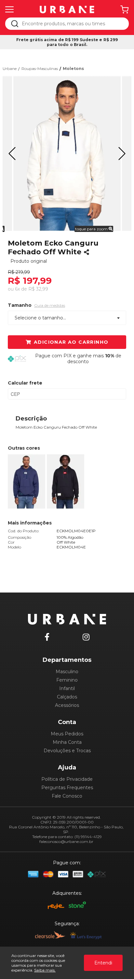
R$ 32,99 (38, 289)
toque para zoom (92, 228)
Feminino (67, 680)
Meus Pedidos (67, 734)
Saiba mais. (45, 970)
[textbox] (71, 24)
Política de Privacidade (67, 779)
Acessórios (67, 705)
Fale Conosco (67, 796)
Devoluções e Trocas (67, 751)
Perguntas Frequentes (67, 787)
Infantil (67, 688)
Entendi (103, 963)
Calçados (67, 697)
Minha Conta (67, 742)
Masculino (67, 671)
